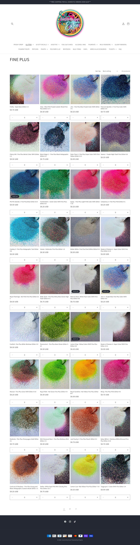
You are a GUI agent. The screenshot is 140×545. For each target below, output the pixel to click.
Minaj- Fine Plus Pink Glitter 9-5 (111, 392)
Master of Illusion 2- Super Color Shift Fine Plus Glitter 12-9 (114, 250)
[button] (12, 23)
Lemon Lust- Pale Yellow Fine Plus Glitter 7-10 (84, 487)
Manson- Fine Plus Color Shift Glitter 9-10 (23, 392)
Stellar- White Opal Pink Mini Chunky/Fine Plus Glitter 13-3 (53, 487)
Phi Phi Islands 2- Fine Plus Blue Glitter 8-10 (24, 202)
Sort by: (98, 71)
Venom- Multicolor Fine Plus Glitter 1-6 (52, 249)
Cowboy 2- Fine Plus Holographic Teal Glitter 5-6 (24, 250)
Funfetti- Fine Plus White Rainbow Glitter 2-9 (24, 344)
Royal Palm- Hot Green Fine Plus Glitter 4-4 (53, 392)
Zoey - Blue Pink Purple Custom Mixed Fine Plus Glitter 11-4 (54, 108)
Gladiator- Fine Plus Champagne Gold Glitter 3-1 (24, 440)
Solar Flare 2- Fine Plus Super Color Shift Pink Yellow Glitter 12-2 (85, 155)
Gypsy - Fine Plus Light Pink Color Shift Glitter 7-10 (85, 202)
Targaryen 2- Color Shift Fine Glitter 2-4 (113, 487)
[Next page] (76, 508)
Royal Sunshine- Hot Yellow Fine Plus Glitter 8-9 (84, 392)
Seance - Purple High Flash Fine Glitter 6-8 (114, 154)
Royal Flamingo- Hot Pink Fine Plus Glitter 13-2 (24, 297)
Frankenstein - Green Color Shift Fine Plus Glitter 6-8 (53, 202)
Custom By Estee (66, 540)
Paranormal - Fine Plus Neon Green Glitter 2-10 (54, 345)
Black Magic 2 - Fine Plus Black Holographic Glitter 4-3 (54, 155)
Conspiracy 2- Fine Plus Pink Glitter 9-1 (113, 202)
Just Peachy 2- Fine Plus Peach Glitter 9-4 (83, 439)
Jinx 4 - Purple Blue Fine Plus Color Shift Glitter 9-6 (114, 297)
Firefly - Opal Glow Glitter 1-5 (19, 107)
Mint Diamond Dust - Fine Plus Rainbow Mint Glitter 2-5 (54, 440)
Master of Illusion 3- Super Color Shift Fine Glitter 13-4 (114, 345)
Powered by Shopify (77, 540)
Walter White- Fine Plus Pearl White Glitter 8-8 (85, 249)
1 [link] (64, 509)
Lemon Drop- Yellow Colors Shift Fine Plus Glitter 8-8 (83, 345)
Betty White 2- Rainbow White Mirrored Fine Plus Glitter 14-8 (115, 440)
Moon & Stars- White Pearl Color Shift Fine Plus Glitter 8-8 (83, 297)
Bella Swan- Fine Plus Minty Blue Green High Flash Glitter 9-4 (54, 297)
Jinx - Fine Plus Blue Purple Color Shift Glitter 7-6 (85, 108)
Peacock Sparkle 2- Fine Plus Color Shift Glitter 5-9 (113, 108)
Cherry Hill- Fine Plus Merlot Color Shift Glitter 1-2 (24, 155)
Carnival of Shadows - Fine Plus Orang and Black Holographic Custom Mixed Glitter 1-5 (24, 487)
